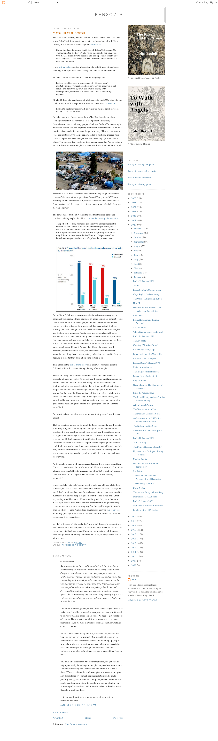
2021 (134, 220)
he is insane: (95, 44)
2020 (134, 224)
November (139, 232)
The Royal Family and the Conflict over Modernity (149, 399)
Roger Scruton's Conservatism (147, 289)
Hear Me (137, 303)
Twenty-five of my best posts (141, 164)
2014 (134, 538)
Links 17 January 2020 (143, 392)
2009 (134, 560)
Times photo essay (78, 364)
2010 (134, 556)
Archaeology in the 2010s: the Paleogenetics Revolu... (147, 420)
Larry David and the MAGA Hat (147, 353)
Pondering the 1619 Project (145, 509)
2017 (134, 525)
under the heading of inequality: (104, 218)
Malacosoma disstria (142, 367)
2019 (134, 516)
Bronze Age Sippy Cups (144, 349)
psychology (69, 545)
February (138, 272)
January (138, 277)
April (136, 263)
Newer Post (58, 717)
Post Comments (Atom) (76, 724)
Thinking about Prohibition (146, 371)
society (81, 545)
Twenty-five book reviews (139, 177)
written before (65, 66)
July (136, 250)
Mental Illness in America (145, 496)
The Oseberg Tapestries (143, 483)
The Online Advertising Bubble (147, 298)
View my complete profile (142, 600)
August (137, 246)
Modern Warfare (140, 459)
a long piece (114, 509)
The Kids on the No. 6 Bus (145, 425)
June (136, 254)
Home (88, 717)
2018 (134, 520)
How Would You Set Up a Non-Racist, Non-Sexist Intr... (147, 309)
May (136, 259)
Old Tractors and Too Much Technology (145, 465)
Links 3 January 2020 (143, 501)
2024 (134, 207)
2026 (134, 198)
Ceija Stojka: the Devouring (146, 294)
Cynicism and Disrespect (144, 358)
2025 (134, 202)
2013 (134, 543)
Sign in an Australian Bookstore (148, 505)
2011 (134, 551)
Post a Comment (60, 712)
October (138, 237)
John (134, 580)
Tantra (136, 285)
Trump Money (139, 442)
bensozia (109, 14)
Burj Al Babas (139, 380)
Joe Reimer (138, 471)
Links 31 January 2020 (143, 280)
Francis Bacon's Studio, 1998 (146, 362)
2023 (134, 211)
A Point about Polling (143, 404)
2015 (134, 534)
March (137, 268)
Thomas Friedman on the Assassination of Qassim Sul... (148, 477)
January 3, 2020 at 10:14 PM (78, 704)
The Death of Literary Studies (146, 413)
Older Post (118, 717)
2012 (134, 547)
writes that (110, 103)
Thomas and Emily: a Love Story (148, 492)
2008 (134, 565)
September (139, 241)
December (139, 228)
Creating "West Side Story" (145, 345)
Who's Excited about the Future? (148, 331)
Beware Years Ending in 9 (145, 376)
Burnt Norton (139, 487)
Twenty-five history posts (139, 184)
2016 (134, 529)
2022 (134, 215)
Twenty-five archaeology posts (142, 170)
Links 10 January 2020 (143, 437)
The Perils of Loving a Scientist (147, 446)
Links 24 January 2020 (143, 336)
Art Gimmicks (139, 327)
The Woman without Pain (145, 409)
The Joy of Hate (140, 340)
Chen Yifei (138, 315)
